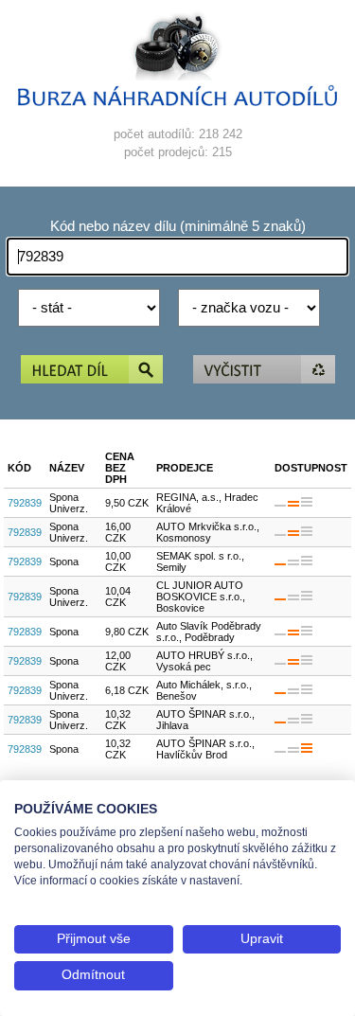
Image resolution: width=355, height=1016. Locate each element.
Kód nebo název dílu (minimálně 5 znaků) (178, 226)
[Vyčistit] (264, 370)
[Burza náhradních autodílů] (178, 102)
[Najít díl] (92, 370)
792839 (25, 502)
